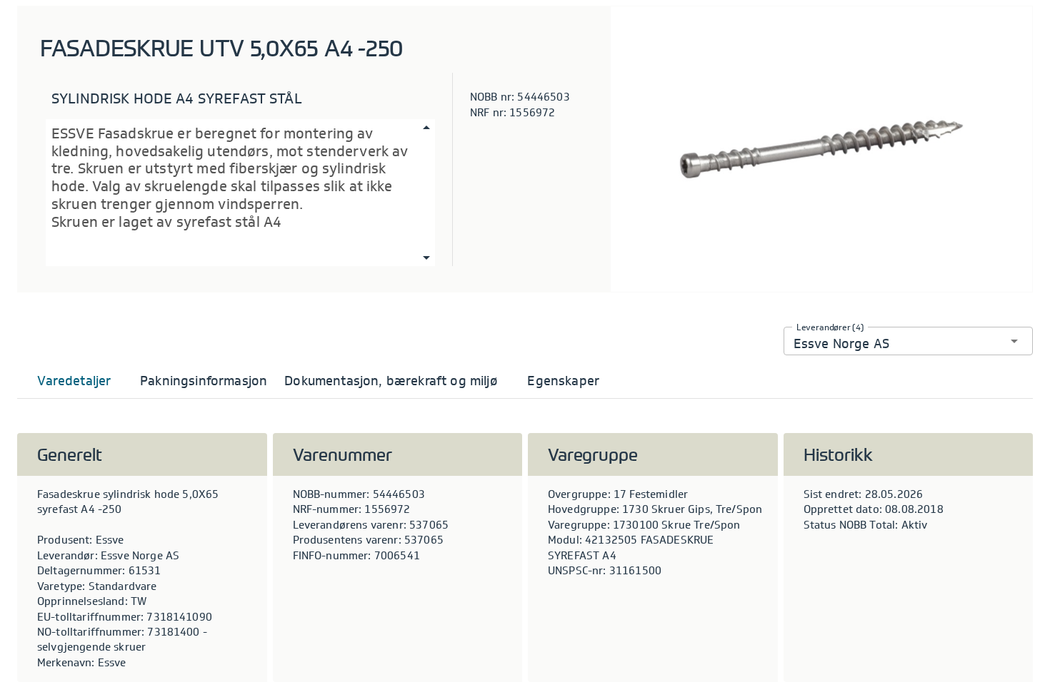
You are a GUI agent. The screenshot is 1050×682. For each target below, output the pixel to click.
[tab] (74, 381)
